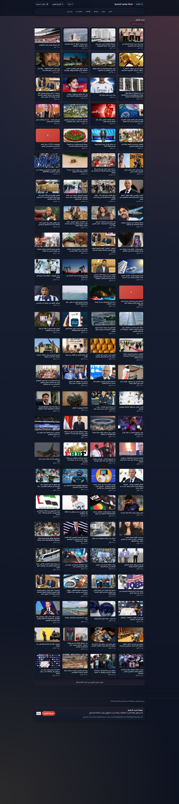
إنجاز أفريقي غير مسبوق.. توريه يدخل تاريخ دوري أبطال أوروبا (131, 382)
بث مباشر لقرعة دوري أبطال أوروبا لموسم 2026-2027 (105, 145)
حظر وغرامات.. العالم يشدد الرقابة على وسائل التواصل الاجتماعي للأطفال (131, 250)
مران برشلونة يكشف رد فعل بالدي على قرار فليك (132, 433)
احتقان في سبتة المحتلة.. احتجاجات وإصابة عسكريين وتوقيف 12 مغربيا (104, 671)
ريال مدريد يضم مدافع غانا (107, 95)
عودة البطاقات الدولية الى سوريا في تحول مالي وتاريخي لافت (76, 566)
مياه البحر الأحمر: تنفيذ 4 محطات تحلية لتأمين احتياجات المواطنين (76, 671)
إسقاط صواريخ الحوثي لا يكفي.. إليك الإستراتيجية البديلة (77, 303)
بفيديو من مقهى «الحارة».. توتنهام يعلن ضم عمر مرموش (132, 618)
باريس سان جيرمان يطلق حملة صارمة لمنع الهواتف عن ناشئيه (103, 433)
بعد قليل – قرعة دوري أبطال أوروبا (104, 618)
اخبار (110, 11)
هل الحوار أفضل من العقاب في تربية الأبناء (77, 356)
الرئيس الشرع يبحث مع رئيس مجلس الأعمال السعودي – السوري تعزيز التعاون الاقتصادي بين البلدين (104, 486)
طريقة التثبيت (49, 713)
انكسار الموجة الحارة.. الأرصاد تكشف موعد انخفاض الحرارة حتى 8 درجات (132, 277)
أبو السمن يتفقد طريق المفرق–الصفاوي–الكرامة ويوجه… (133, 566)
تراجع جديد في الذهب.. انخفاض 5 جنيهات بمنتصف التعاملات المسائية (132, 70)
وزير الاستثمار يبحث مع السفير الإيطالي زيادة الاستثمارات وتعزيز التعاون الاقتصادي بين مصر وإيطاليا (48, 382)
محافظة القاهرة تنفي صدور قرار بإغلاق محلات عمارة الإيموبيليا (105, 45)
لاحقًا (38, 713)
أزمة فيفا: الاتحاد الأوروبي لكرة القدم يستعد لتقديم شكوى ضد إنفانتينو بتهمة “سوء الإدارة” (76, 539)
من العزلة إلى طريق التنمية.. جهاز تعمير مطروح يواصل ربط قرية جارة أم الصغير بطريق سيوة (76, 224)
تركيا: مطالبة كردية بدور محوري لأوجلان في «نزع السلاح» (105, 566)
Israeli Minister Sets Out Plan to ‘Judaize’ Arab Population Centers (49, 408)
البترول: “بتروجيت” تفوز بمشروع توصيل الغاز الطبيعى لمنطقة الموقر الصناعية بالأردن (103, 250)
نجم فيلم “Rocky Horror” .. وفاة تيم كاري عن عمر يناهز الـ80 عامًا (49, 70)
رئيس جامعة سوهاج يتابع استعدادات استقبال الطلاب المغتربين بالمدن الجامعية (132, 671)
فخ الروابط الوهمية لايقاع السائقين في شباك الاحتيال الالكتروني (76, 486)
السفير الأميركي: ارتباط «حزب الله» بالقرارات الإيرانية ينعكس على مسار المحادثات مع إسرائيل (77, 197)
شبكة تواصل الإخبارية (123, 4)
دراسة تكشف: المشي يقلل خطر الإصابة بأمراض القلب (105, 121)
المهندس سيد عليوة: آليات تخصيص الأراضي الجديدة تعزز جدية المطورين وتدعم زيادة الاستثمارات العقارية (104, 277)
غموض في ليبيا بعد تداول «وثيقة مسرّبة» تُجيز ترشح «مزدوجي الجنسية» (131, 645)
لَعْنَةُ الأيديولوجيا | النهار (80, 408)
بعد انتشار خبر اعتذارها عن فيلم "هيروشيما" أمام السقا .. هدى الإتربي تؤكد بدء (103, 224)
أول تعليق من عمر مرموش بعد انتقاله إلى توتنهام (76, 513)
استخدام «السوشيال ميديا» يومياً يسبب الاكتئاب (105, 303)
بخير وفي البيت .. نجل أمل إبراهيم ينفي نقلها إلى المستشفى (48, 121)
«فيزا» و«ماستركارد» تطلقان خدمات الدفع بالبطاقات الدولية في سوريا (104, 513)
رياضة (96, 11)
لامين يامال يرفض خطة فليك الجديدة (132, 513)
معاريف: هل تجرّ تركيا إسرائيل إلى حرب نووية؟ (48, 645)
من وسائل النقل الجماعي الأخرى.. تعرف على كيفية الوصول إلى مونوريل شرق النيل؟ (48, 566)
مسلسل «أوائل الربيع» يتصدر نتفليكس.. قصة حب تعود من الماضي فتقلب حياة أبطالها (132, 539)
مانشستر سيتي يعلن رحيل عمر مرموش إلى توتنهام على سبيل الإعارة (50, 671)
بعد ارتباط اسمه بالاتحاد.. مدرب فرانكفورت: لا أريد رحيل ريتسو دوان (104, 408)
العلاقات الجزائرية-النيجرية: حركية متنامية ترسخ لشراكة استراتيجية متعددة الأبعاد (133, 356)
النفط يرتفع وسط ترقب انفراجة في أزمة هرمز (77, 277)
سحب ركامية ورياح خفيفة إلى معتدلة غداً (76, 618)
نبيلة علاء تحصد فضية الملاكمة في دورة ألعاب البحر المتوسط (132, 45)
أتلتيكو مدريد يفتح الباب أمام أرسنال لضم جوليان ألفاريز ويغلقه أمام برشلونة (132, 303)
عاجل (103, 11)
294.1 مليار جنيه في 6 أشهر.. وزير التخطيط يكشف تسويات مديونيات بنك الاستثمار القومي (131, 330)
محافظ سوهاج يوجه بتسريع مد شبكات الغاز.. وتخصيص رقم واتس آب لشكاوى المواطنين (76, 433)
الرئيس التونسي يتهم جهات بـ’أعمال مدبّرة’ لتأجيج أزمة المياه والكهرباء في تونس (131, 197)
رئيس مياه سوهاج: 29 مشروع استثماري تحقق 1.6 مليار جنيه (78, 382)
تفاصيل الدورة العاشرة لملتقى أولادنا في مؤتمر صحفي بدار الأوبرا (48, 250)
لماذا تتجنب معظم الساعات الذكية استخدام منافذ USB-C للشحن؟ (77, 250)
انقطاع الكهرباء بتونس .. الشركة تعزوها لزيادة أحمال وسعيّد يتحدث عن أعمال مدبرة (131, 486)
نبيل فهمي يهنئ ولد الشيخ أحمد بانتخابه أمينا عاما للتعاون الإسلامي (49, 224)
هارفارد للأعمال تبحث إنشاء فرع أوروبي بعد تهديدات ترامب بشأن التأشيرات (76, 121)
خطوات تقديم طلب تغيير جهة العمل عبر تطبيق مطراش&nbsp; (77, 329)
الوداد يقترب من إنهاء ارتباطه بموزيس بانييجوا (131, 408)
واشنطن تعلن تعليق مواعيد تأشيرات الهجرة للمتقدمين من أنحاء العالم (132, 121)
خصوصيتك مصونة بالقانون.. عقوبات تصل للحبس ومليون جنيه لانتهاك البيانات (77, 592)
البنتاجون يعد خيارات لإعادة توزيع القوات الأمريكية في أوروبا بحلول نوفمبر (105, 330)
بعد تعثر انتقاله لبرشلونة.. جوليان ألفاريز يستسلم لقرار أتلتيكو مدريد (77, 95)
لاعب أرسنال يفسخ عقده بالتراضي (49, 45)
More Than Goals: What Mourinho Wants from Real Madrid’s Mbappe (48, 539)
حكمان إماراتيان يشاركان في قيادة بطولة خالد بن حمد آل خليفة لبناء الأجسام (77, 460)
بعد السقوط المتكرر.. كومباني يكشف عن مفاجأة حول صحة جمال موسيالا (104, 460)
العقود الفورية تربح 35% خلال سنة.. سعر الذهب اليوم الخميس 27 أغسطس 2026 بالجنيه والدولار (48, 197)
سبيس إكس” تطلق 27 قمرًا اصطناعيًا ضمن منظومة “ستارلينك (76, 45)
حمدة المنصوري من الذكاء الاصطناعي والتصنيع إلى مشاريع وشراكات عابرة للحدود (48, 513)
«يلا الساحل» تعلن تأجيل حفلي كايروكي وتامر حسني (133, 171)
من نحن (69, 11)
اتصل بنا (79, 11)
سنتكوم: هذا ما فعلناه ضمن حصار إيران (49, 460)
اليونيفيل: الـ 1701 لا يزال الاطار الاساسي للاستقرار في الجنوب (50, 145)
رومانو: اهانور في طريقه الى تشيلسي (48, 303)
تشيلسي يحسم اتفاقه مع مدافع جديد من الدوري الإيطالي (48, 433)
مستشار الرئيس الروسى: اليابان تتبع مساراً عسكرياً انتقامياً (104, 382)
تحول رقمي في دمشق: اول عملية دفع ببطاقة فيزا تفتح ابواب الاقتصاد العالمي (103, 645)
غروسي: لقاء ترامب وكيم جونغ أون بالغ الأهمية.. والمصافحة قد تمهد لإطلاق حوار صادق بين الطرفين (48, 619)
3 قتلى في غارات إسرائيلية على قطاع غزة (103, 539)
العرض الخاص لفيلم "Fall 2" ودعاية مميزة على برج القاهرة (49, 329)
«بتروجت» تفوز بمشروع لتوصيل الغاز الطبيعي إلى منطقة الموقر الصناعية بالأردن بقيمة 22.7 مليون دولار (49, 95)
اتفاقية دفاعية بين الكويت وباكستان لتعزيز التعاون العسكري (132, 145)
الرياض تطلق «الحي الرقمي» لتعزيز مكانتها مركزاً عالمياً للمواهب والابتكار (76, 70)
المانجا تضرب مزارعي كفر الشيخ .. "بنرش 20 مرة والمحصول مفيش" (105, 356)
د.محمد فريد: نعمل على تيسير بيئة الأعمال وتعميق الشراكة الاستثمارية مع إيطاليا (103, 171)
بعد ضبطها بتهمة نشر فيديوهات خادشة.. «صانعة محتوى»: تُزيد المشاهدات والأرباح (77, 645)
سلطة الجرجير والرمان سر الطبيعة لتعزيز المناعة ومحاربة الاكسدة (77, 145)
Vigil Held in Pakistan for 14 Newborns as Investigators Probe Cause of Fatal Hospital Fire (132, 95)
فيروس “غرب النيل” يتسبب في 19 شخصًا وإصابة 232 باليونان (77, 171)
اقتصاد (88, 11)
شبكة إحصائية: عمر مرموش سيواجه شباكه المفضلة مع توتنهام (132, 224)
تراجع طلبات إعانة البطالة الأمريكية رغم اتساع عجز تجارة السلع (131, 592)
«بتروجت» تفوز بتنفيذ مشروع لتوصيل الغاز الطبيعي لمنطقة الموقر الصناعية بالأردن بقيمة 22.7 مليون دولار (48, 592)
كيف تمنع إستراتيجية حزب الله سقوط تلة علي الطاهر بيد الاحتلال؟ (104, 70)
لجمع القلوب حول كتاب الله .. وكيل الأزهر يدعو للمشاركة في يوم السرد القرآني (104, 197)
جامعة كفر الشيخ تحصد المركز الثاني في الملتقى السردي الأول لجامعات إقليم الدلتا (104, 592)
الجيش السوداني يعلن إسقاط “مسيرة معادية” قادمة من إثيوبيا (48, 356)
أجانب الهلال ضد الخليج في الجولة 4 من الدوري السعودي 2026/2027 (48, 171)
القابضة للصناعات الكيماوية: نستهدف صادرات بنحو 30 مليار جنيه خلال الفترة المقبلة (131, 460)
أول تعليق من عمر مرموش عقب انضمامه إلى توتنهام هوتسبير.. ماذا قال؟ (48, 486)
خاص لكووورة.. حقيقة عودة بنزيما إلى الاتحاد (48, 277)
